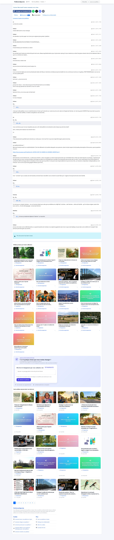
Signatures (25, 15)
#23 (91, 225)
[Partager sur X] (36, 11)
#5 (91, 45)
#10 (91, 77)
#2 (91, 28)
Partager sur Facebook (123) (23, 11)
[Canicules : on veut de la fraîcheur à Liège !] (90, 322)
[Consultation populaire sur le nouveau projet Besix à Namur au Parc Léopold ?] (23, 257)
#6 (91, 51)
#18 (92, 155)
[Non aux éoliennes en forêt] (46, 278)
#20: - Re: (18, 200)
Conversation (36, 15)
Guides (15, 517)
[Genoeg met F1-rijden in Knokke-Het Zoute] (46, 322)
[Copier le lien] (43, 11)
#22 (91, 210)
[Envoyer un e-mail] (40, 11)
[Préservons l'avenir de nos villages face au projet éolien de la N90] (90, 257)
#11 (91, 82)
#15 (91, 117)
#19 (91, 166)
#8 (91, 64)
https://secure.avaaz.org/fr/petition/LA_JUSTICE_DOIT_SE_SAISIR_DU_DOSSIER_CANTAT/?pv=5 (36, 152)
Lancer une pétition (94, 1)
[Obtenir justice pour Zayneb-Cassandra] (23, 279)
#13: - (17, 107)
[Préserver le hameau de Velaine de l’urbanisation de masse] (68, 322)
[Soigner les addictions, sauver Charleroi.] (68, 300)
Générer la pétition (24, 379)
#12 (91, 90)
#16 (92, 137)
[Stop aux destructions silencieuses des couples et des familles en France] (23, 322)
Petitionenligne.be (19, 2)
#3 (91, 34)
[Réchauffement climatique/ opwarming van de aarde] (23, 343)
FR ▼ (29, 1)
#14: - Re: (18, 123)
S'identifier (84, 1)
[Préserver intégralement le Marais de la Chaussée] (68, 257)
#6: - (17, 216)
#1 (91, 22)
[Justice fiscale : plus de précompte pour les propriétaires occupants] (23, 300)
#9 (91, 70)
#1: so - (18, 186)
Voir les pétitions (35, 1)
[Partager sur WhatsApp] (33, 11)
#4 (91, 40)
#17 (91, 142)
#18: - (17, 172)
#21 (91, 194)
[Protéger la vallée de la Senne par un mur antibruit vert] (90, 279)
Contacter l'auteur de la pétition (21, 18)
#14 (91, 101)
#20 (91, 180)
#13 (91, 95)
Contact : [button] (42, 1)
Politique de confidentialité (49, 15)
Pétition (16, 15)
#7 (91, 58)
